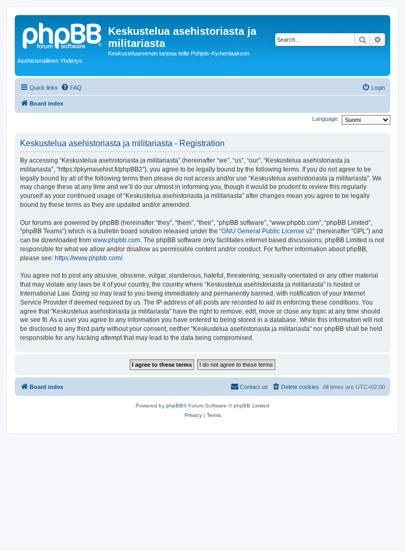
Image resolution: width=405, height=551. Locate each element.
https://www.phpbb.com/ (88, 258)
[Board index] (62, 34)
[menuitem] (71, 87)
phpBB (174, 405)
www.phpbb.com (116, 240)
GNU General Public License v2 (267, 231)
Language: (325, 119)
